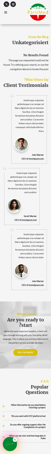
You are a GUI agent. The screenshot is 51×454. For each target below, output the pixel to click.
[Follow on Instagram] (13, 4)
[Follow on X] (6, 4)
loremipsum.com (36, 158)
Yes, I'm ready (25, 352)
